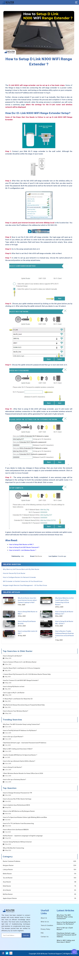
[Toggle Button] (76, 2)
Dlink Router (38, 556)
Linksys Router (8, 869)
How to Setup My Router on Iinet (13, 686)
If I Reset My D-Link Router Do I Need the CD (17, 699)
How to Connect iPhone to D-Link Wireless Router (20, 662)
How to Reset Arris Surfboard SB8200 (16, 829)
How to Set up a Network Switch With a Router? (19, 761)
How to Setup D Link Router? (12, 656)
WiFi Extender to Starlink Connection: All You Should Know (22, 581)
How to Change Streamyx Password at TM (17, 793)
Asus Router (7, 882)
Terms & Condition (47, 925)
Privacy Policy (45, 929)
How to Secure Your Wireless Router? (15, 711)
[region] (38, 75)
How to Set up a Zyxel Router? (13, 736)
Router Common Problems (11, 861)
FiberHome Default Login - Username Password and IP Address (24, 743)
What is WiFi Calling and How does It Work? (18, 749)
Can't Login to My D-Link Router (13, 693)
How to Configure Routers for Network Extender (19, 577)
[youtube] (10, 953)
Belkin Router (7, 874)
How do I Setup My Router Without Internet (17, 842)
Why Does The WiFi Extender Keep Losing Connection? (21, 724)
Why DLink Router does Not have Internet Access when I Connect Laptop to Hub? (27, 600)
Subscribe (26, 935)
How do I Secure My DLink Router (14, 573)
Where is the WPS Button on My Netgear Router (19, 811)
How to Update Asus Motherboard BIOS (16, 805)
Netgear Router (8, 865)
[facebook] (3, 953)
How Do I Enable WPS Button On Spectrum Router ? (20, 755)
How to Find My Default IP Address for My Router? (20, 730)
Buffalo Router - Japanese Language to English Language (23, 836)
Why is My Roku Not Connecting (13, 848)
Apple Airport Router (10, 898)
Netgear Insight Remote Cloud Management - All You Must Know (25, 585)
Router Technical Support (52, 954)
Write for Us (45, 922)
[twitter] (7, 953)
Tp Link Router (8, 878)
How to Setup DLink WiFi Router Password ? (24, 547)
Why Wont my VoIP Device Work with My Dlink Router (21, 569)
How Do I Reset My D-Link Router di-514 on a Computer (21, 668)
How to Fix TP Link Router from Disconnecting (18, 823)
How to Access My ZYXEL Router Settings (17, 799)
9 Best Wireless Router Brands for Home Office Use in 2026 (23, 773)
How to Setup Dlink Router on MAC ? (21, 544)
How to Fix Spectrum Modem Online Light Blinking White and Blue (25, 817)
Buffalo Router (8, 894)
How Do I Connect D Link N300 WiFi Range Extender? (21, 680)
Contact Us (44, 937)
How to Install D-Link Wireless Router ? (22, 550)
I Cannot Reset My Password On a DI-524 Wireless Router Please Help (27, 674)
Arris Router (7, 890)
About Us (44, 918)
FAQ (42, 933)
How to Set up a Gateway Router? (14, 779)
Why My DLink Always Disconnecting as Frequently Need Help (24, 705)
